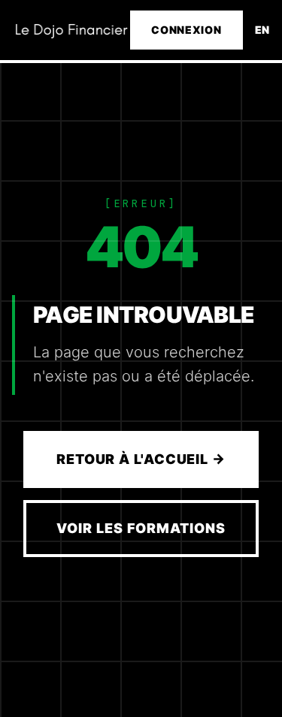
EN (262, 29)
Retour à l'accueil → (141, 459)
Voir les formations (140, 528)
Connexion (186, 29)
